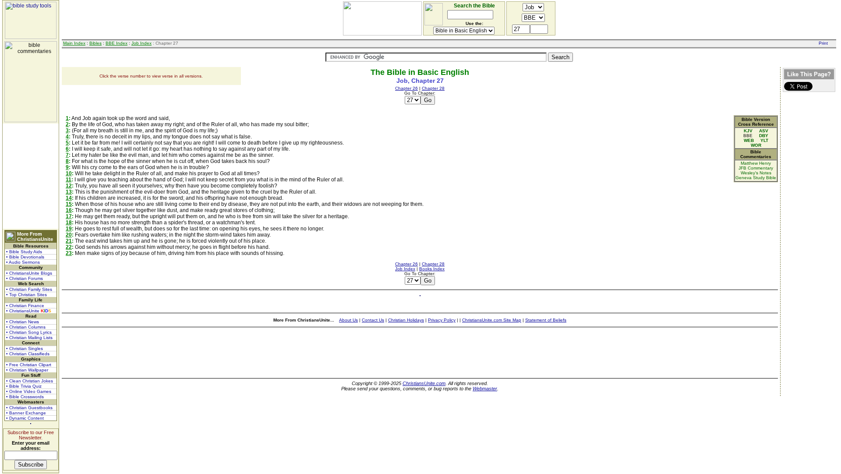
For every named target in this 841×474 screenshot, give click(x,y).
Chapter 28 (433, 88)
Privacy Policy (442, 320)
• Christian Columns (26, 327)
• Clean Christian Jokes (29, 380)
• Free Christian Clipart (28, 364)
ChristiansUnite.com (424, 383)
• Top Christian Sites (26, 294)
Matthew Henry (756, 163)
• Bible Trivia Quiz (24, 386)
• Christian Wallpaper (27, 370)
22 (69, 247)
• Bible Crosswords (25, 396)
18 (69, 222)
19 (69, 229)
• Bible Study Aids (24, 251)
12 (69, 186)
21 (69, 241)
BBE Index (116, 43)
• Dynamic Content (25, 418)
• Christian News (22, 321)
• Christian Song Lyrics (29, 332)
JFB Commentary (756, 168)
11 (68, 180)
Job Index (141, 43)
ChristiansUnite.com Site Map (491, 320)
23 (69, 253)
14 (69, 198)
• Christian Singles (24, 348)
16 (69, 210)
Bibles (95, 43)
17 (69, 216)
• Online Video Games (28, 391)
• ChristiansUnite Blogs (29, 273)
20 (69, 235)
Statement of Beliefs (545, 320)
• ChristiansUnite (28, 310)
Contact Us (373, 320)
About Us (348, 320)
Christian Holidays (406, 320)
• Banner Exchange (26, 412)
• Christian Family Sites (29, 289)
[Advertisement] (30, 176)
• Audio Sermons (23, 262)
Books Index (432, 268)
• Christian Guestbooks (29, 407)
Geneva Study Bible (755, 177)
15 (69, 204)
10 (69, 173)
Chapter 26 (406, 88)
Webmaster (485, 388)
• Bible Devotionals (25, 257)
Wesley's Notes (756, 172)
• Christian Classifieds (27, 353)
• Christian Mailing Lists (29, 337)
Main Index (74, 43)
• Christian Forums (24, 278)
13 (69, 192)
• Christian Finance (25, 305)
